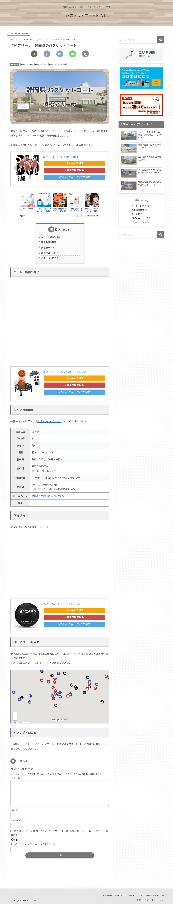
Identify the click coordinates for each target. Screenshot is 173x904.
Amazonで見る (75, 163)
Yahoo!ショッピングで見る (75, 177)
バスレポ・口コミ (50, 258)
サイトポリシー (135, 895)
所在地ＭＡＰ (47, 247)
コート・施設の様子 (51, 236)
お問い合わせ (120, 895)
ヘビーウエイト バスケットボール (61, 604)
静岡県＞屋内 (28, 64)
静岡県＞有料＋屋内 (58, 64)
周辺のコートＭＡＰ (51, 252)
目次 (58, 229)
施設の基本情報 (48, 242)
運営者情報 (107, 895)
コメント (16, 778)
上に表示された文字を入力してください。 (33, 844)
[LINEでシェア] (72, 53)
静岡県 (15, 64)
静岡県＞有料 (42, 64)
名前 (14, 810)
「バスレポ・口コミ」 (49, 421)
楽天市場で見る (75, 170)
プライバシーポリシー (154, 895)
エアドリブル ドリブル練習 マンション (64, 371)
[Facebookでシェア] (47, 53)
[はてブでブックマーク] (59, 53)
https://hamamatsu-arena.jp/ (47, 496)
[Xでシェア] (34, 53)
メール (15, 820)
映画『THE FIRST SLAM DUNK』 (61, 157)
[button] (85, 53)
